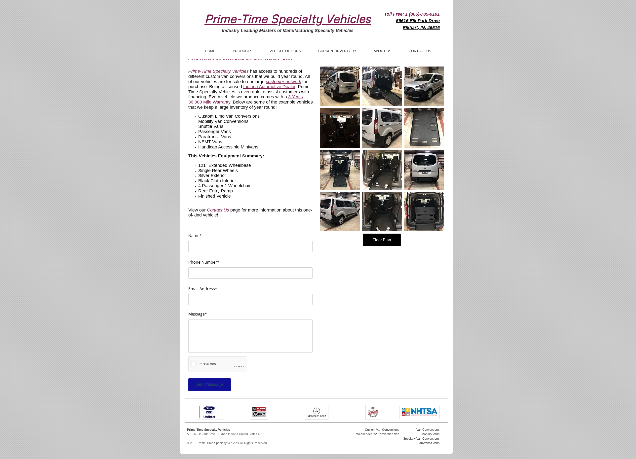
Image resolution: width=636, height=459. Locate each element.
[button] (340, 86)
